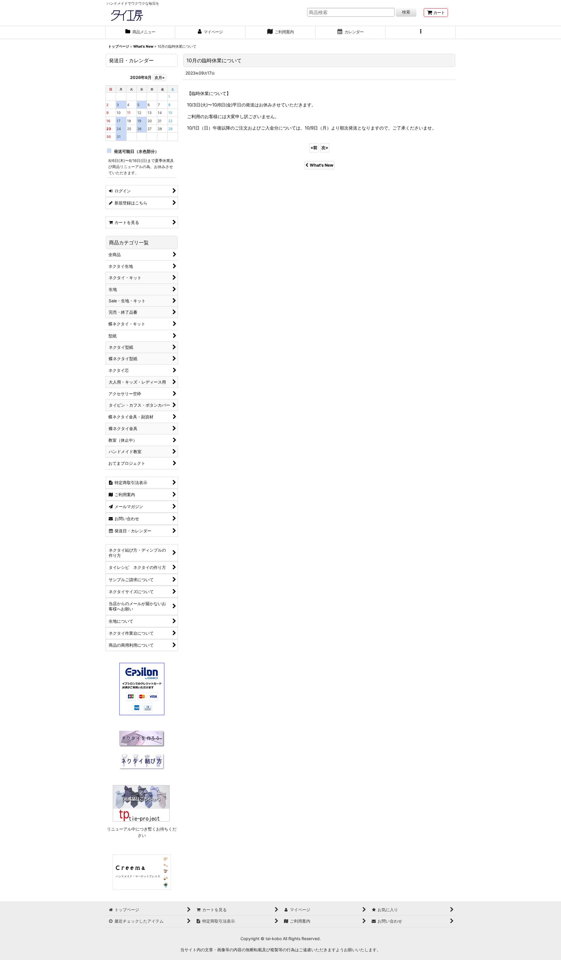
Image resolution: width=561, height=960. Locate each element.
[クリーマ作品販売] (141, 871)
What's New (321, 165)
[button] (421, 32)
